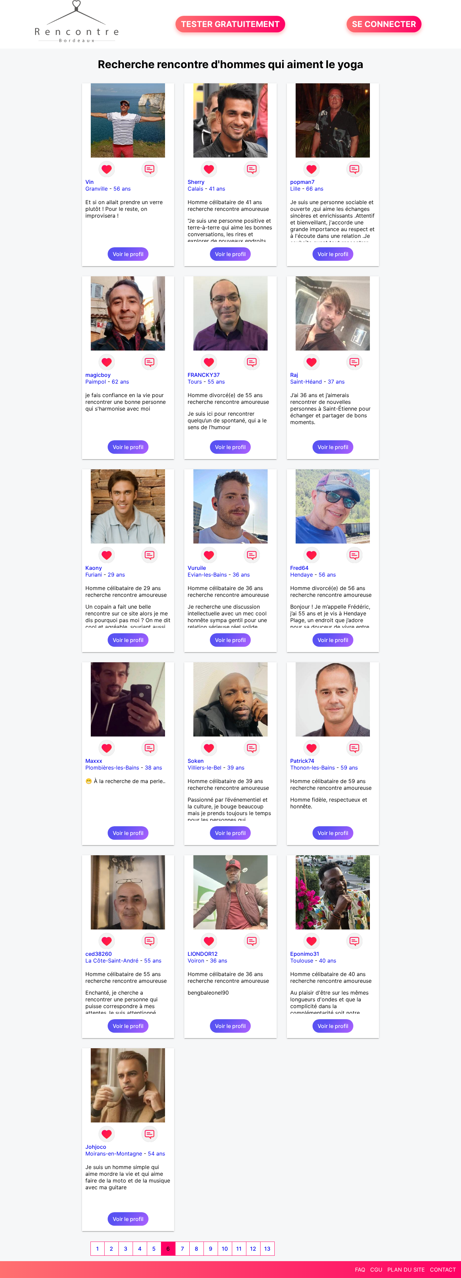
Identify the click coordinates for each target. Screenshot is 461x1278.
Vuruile (197, 567)
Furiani (93, 574)
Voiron (196, 960)
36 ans (241, 574)
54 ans (156, 1153)
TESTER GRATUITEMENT (230, 24)
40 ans (327, 960)
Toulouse (301, 960)
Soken (196, 760)
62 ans (120, 381)
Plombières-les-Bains (112, 767)
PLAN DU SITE (406, 1269)
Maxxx (93, 760)
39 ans (235, 767)
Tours (195, 381)
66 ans (314, 188)
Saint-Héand (306, 381)
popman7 (302, 181)
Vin (89, 181)
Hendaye (301, 574)
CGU (376, 1269)
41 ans (217, 188)
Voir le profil (128, 254)
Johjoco (95, 1146)
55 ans (216, 381)
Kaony (93, 567)
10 (225, 1248)
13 (267, 1248)
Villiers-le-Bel (204, 767)
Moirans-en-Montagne (113, 1153)
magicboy (98, 374)
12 (253, 1248)
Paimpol (95, 381)
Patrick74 (302, 760)
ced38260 (98, 953)
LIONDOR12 (203, 953)
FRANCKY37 (204, 374)
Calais (195, 188)
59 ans (349, 767)
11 (239, 1248)
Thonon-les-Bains (312, 767)
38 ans (153, 767)
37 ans (336, 381)
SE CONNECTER (384, 24)
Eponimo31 (304, 953)
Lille (295, 188)
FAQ (360, 1269)
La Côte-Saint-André (111, 960)
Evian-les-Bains (207, 574)
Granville (96, 188)
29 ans (116, 574)
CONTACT (443, 1269)
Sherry (196, 181)
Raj (294, 374)
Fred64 (299, 567)
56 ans (122, 188)
